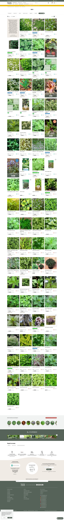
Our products (15, 2)
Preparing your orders (27, 490)
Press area (8, 501)
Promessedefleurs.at (43, 500)
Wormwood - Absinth (9, 425)
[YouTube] (41, 484)
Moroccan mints (14, 445)
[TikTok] (42, 484)
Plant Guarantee (26, 493)
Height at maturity (25, 13)
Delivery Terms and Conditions (28, 492)
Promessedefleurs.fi (43, 507)
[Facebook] (38, 484)
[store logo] (9, 3)
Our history (8, 492)
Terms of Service (54, 471)
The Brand (24, 2)
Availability (36, 13)
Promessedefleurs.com (44, 495)
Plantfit (25, 496)
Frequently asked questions (43, 490)
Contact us (41, 492)
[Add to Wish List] (30, 19)
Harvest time (15, 13)
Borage (33, 425)
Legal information (25, 510)
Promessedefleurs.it (43, 499)
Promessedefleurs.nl (43, 503)
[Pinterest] (39, 484)
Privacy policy (36, 510)
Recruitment (8, 500)
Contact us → (15, 474)
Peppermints (9, 445)
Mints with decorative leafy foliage (21, 445)
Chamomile (38, 425)
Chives (52, 425)
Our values (8, 496)
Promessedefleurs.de (43, 496)
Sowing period (9, 13)
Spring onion (47, 425)
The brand (8, 490)
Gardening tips (20, 2)
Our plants (8, 493)
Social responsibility (9, 497)
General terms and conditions (31, 510)
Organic (20, 13)
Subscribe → (49, 469)
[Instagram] (36, 484)
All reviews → (32, 471)
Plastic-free (25, 497)
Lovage (14, 425)
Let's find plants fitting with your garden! (51, 417)
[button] (48, 3)
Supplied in (31, 13)
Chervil (43, 425)
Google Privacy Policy (50, 471)
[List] (55, 16)
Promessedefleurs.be (43, 504)
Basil (28, 425)
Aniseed (23, 425)
